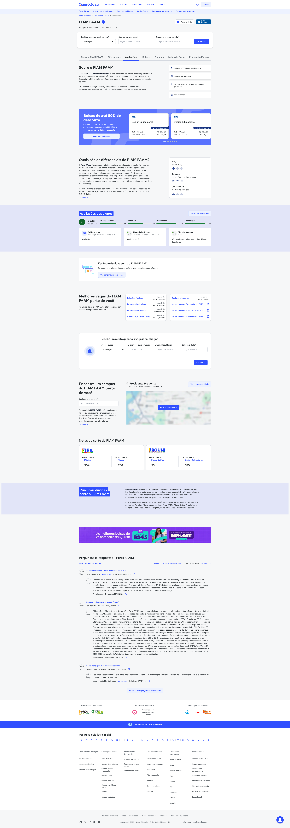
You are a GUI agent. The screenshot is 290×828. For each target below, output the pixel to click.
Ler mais (83, 197)
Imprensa (163, 816)
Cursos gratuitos (108, 797)
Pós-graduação (153, 775)
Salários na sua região (87, 770)
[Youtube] (99, 822)
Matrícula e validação (200, 786)
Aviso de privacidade (130, 816)
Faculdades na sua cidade (131, 765)
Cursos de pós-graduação (108, 770)
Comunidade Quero (131, 771)
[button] (280, 819)
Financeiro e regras (199, 775)
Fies (171, 787)
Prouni (172, 781)
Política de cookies (149, 816)
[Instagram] (85, 822)
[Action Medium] (145, 535)
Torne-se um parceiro (179, 816)
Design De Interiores (194, 460)
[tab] (92, 57)
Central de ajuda (155, 724)
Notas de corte (175, 760)
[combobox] (135, 41)
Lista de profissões (86, 764)
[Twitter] (94, 822)
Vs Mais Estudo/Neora (200, 791)
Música (87, 460)
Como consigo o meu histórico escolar (103, 666)
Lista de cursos (108, 759)
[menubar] (134, 4)
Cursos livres (107, 775)
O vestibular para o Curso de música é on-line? (106, 570)
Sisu (171, 776)
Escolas (105, 792)
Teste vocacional (85, 759)
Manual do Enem (175, 770)
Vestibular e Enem (154, 759)
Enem (171, 765)
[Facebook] (80, 822)
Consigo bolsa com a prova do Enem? (102, 602)
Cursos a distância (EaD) (109, 786)
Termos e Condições (110, 816)
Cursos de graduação (110, 764)
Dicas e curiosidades (155, 764)
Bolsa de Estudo (85, 16)
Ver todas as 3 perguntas (90, 563)
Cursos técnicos (108, 781)
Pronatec (172, 792)
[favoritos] (197, 4)
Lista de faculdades (131, 760)
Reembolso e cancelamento (197, 770)
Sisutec (172, 798)
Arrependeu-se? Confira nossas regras (148, 712)
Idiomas (150, 780)
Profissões (151, 770)
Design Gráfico (157, 460)
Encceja (172, 803)
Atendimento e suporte (201, 781)
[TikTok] (90, 822)
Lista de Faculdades (101, 16)
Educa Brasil (197, 797)
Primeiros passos (199, 764)
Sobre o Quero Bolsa (200, 759)
